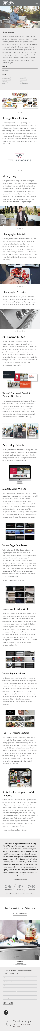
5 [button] (25, 331)
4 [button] (22, 331)
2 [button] (21, 112)
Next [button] (36, 941)
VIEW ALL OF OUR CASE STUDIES (20, 913)
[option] (20, 943)
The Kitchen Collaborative (8, 3)
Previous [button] (3, 941)
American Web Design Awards (17, 580)
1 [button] (18, 112)
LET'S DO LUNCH (8, 1003)
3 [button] (22, 228)
